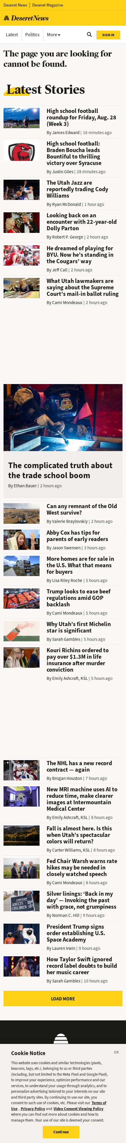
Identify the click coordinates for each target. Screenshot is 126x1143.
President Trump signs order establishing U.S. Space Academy (76, 933)
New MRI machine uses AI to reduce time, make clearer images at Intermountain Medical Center (82, 799)
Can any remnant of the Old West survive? (82, 509)
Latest (12, 34)
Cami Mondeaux (67, 303)
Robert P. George (67, 237)
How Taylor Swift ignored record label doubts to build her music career (82, 965)
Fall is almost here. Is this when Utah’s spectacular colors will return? (79, 835)
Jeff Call (59, 270)
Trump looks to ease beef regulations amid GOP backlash (78, 598)
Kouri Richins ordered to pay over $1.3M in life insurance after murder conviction (78, 660)
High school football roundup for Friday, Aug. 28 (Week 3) (81, 117)
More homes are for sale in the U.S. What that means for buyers (80, 565)
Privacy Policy (33, 1108)
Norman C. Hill (65, 915)
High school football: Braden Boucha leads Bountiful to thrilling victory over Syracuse (74, 153)
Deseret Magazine (47, 5)
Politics (32, 34)
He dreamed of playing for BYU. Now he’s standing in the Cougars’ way (80, 254)
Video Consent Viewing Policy (78, 1108)
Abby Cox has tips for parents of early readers (77, 536)
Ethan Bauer (25, 486)
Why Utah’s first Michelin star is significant (79, 627)
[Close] (116, 1053)
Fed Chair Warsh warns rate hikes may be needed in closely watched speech (82, 867)
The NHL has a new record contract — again (79, 766)
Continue (61, 1131)
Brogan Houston (67, 778)
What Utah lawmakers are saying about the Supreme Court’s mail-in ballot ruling (83, 287)
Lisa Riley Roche (67, 580)
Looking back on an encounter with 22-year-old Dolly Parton (82, 221)
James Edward (65, 133)
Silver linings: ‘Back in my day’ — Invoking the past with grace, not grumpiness (81, 900)
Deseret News (15, 5)
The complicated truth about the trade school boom (60, 470)
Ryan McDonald (66, 204)
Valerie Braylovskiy (70, 521)
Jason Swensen (66, 548)
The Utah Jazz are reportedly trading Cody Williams (77, 189)
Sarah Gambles (66, 639)
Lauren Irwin (63, 948)
